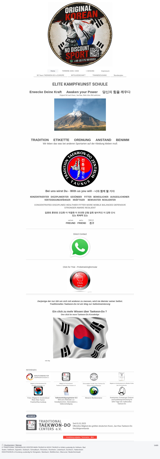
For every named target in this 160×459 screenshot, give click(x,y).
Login (156, 445)
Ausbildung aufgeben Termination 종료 (80, 437)
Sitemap (18, 445)
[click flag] (80, 338)
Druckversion (9, 445)
